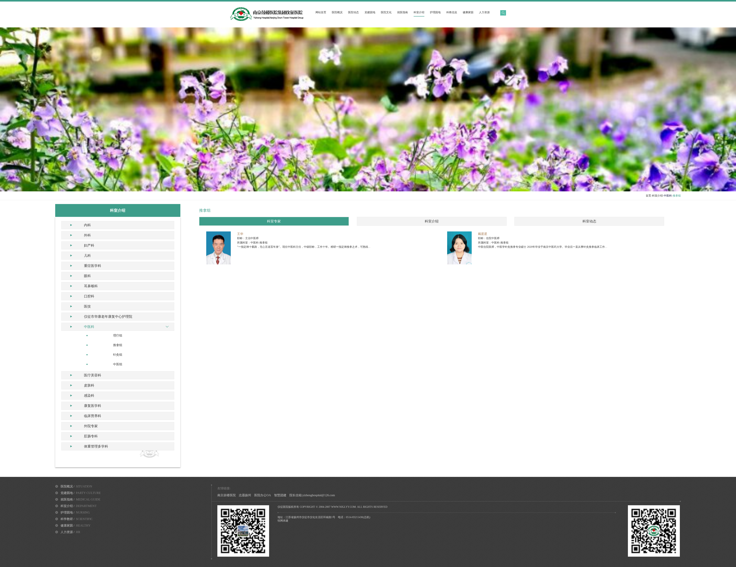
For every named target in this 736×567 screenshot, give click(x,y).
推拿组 (117, 345)
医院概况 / (76, 486)
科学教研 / (77, 519)
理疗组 (117, 335)
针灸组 (117, 354)
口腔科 (89, 296)
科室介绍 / (79, 506)
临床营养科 (92, 416)
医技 (87, 306)
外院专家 (91, 426)
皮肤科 (89, 385)
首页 (648, 195)
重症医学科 (92, 266)
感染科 (89, 395)
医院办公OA (262, 495)
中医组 (117, 364)
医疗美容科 (92, 375)
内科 (87, 225)
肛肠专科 (91, 436)
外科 (87, 235)
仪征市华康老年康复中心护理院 (108, 316)
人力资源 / (70, 532)
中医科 (89, 327)
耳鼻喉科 (91, 286)
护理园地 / (75, 512)
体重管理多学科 (96, 446)
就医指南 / (80, 499)
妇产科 (89, 245)
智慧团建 (280, 495)
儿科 (87, 256)
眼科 (87, 276)
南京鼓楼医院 (226, 495)
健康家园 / (76, 525)
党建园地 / (81, 493)
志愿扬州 (245, 495)
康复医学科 (92, 406)
